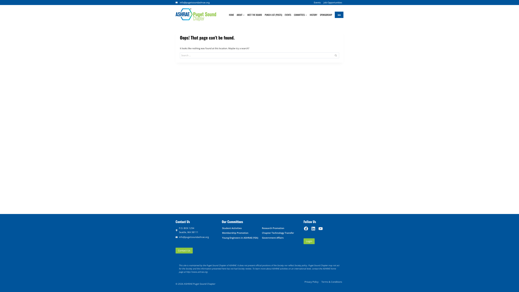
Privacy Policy (312, 281)
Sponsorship (326, 14)
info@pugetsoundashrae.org (195, 2)
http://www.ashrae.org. (197, 272)
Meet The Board (254, 14)
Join (339, 14)
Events (317, 2)
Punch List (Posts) (273, 14)
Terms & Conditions (331, 281)
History (313, 14)
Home (231, 14)
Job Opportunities (333, 2)
